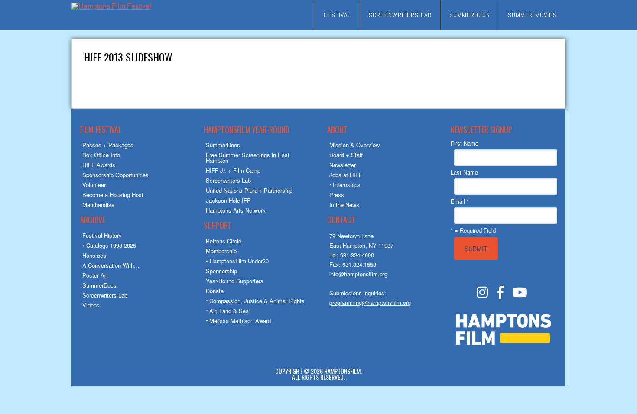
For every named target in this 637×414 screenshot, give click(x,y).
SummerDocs (99, 285)
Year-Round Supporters (234, 281)
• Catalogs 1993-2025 (109, 245)
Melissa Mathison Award (240, 321)
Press (336, 195)
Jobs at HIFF (345, 175)
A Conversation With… (111, 265)
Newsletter (342, 165)
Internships (347, 185)
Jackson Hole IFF (228, 200)
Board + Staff (346, 155)
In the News (344, 205)
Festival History (102, 235)
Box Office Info (101, 155)
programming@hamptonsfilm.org (370, 302)
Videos (91, 305)
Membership (221, 251)
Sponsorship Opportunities (115, 175)
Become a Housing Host (112, 195)
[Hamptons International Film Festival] (111, 6)
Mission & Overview (354, 145)
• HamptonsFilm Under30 (237, 261)
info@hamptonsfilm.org (358, 274)
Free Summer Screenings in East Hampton (247, 158)
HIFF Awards (98, 165)
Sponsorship (221, 271)
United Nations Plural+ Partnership (249, 190)
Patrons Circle (223, 241)
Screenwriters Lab (104, 295)
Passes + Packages (107, 145)
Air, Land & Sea (229, 311)
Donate (215, 291)
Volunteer (94, 185)
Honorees (94, 255)
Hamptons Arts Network (236, 210)
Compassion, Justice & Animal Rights (257, 301)
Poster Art (95, 275)
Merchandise (98, 205)
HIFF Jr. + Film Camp (233, 170)
